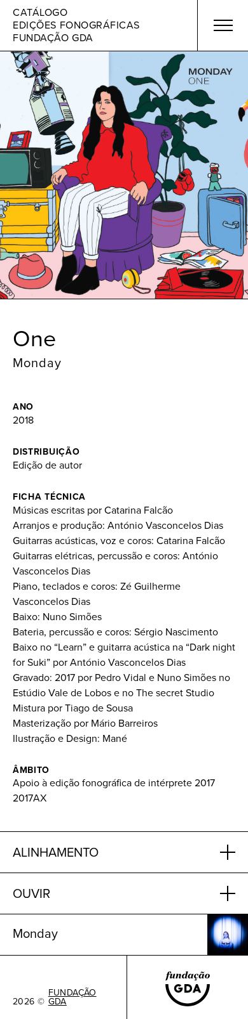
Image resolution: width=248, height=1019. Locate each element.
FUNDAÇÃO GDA (72, 997)
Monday (37, 362)
